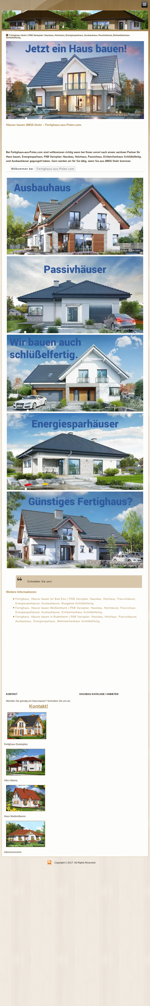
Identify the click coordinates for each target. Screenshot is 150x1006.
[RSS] (49, 863)
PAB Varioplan (75, 15)
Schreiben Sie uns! (39, 581)
